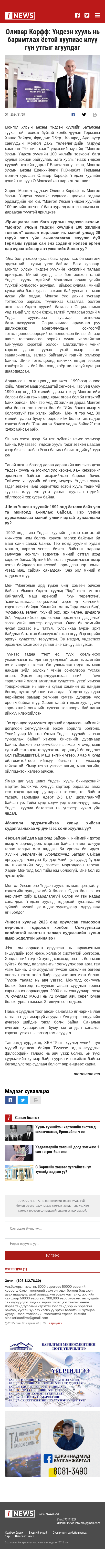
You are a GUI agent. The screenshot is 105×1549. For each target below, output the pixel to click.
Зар (7, 1536)
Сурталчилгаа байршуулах (70, 1532)
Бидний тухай (38, 1532)
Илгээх (52, 1255)
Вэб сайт (21, 1536)
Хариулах (55, 1323)
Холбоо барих (14, 1532)
